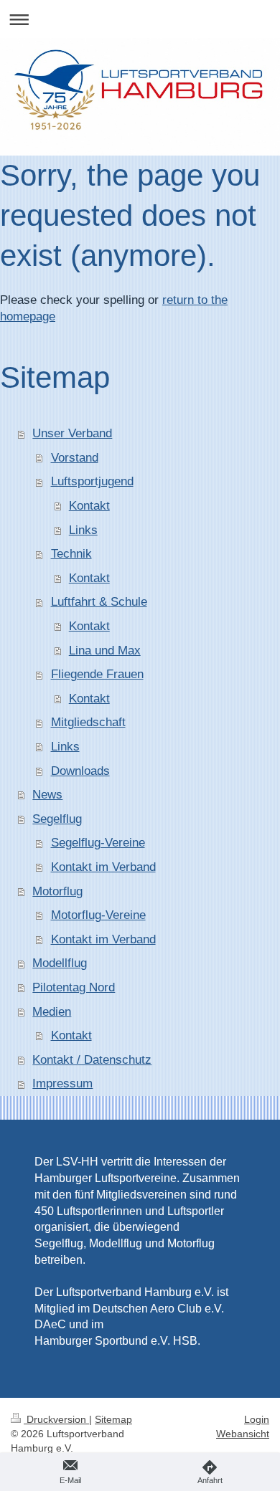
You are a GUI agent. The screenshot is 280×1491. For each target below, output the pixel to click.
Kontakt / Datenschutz (91, 1060)
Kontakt (89, 506)
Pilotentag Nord (73, 987)
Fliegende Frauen (97, 674)
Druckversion (56, 1419)
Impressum (62, 1083)
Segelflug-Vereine (98, 842)
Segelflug (57, 819)
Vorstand (74, 458)
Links (83, 530)
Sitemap (113, 1419)
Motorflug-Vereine (98, 915)
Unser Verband (72, 433)
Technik (71, 554)
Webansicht (242, 1433)
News (47, 794)
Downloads (80, 771)
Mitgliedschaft (88, 722)
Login (256, 1419)
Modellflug (59, 963)
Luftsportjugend (92, 481)
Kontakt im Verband (103, 867)
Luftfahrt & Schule (99, 602)
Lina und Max (105, 650)
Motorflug (57, 891)
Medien (51, 1012)
